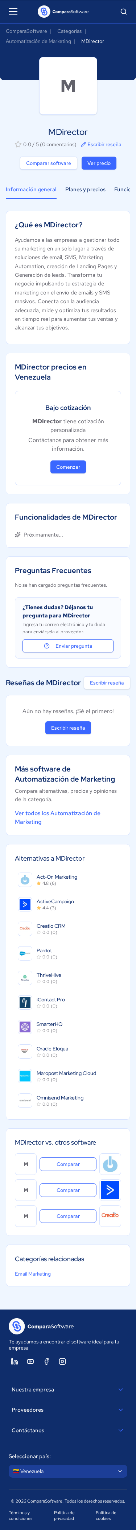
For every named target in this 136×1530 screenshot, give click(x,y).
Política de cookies (106, 1515)
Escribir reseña (104, 144)
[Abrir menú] (13, 11)
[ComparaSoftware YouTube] (30, 1361)
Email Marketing (33, 1274)
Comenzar (68, 467)
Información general (31, 189)
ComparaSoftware (26, 31)
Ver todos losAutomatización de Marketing (57, 817)
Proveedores (28, 1409)
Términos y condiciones (20, 1515)
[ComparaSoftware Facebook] (46, 1361)
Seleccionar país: (30, 1456)
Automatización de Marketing (38, 41)
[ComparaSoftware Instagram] (62, 1361)
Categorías (69, 31)
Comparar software (48, 163)
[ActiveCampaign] (110, 1190)
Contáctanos (28, 1430)
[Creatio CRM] (110, 1216)
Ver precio (99, 163)
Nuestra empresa (33, 1389)
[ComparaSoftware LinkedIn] (14, 1361)
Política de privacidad (64, 1515)
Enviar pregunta (73, 646)
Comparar (76, 1163)
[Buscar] (123, 11)
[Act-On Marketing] (110, 1164)
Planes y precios (85, 189)
